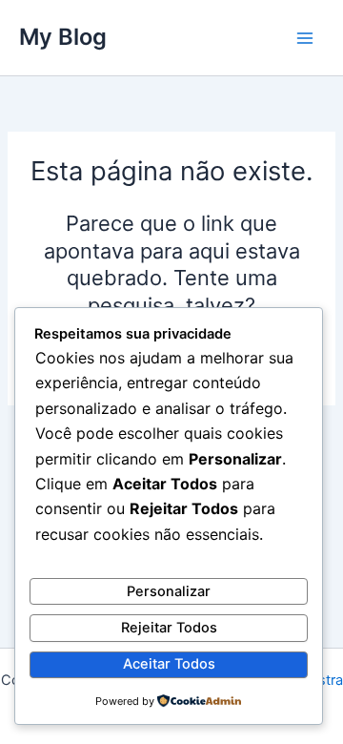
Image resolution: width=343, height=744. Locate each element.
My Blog (63, 37)
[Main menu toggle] (305, 37)
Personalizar (169, 591)
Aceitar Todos (169, 663)
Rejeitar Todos (169, 627)
